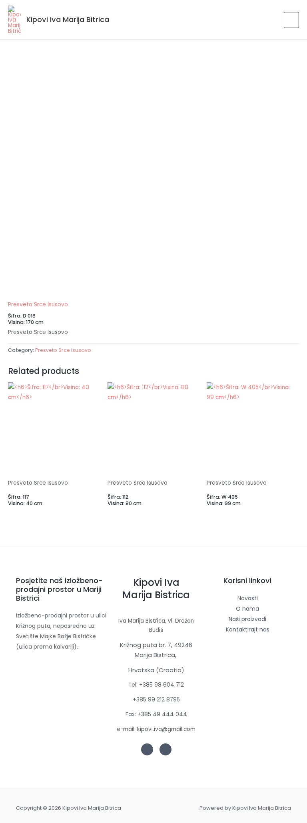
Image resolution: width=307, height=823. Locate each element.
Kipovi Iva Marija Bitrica (67, 19)
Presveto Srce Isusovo (38, 304)
